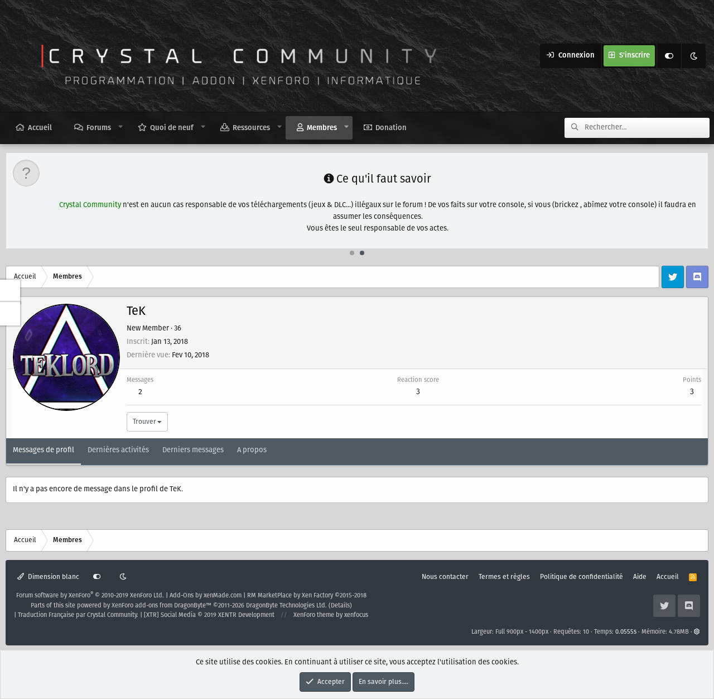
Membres (322, 128)
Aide (640, 577)
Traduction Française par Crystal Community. (78, 615)
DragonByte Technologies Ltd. (286, 606)
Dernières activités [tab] (118, 450)
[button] (121, 127)
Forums (98, 128)
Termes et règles (504, 577)
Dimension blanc (52, 577)
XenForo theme (313, 615)
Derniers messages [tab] (193, 450)
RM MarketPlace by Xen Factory (306, 596)
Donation (391, 128)
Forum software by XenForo (90, 596)
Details (340, 606)
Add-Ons (182, 596)
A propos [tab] (252, 450)
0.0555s (625, 632)
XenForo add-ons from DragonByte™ (161, 606)
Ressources (251, 128)
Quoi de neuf (172, 128)
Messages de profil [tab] (43, 450)
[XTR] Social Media (209, 615)
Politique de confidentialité (581, 577)
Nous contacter (445, 577)
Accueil (40, 128)
